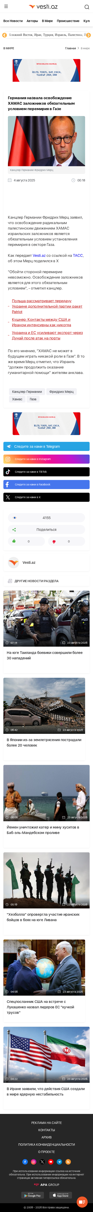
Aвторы (32, 21)
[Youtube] (50, 1162)
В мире (47, 21)
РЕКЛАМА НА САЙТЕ (46, 1123)
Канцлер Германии (27, 392)
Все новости (13, 21)
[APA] (46, 1185)
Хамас (17, 399)
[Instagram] (33, 1162)
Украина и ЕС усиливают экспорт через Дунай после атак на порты (47, 335)
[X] (42, 1162)
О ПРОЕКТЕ (46, 1152)
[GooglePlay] (32, 1195)
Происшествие (68, 21)
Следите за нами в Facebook (32, 484)
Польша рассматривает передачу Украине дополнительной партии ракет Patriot (47, 306)
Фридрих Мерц (61, 392)
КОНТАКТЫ (46, 1130)
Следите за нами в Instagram (33, 459)
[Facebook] (25, 1162)
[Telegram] (59, 1162)
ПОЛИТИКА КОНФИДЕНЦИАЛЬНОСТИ (46, 1144)
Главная (70, 48)
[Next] (88, 35)
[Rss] (68, 1162)
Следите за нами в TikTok (31, 471)
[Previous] (4, 35)
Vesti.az (39, 255)
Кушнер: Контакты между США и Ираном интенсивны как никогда (41, 322)
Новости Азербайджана (25, 35)
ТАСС (78, 255)
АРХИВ (47, 1137)
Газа (33, 399)
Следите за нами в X (28, 497)
